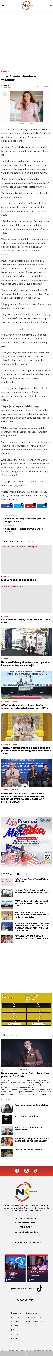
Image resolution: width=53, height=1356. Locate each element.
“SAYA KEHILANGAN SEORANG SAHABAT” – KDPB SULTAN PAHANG (32, 937)
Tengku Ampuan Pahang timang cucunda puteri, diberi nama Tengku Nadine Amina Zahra (26, 750)
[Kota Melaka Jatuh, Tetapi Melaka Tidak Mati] (26, 599)
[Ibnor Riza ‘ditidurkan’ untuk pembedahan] (7, 1130)
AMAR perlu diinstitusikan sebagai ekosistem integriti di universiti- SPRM (25, 706)
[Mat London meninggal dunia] (26, 559)
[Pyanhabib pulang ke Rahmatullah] (7, 1108)
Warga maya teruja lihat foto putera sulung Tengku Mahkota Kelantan (32, 1139)
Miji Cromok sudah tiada (26, 1116)
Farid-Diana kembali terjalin (28, 1150)
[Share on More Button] (26, 1353)
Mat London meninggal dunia (18, 579)
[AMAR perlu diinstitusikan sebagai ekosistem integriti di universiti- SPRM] (26, 685)
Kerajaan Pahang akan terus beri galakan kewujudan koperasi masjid (25, 664)
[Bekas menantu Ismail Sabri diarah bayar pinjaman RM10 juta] (26, 1053)
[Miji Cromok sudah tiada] (7, 1119)
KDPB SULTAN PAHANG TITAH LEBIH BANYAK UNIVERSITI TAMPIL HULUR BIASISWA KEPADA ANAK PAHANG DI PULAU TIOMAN (23, 798)
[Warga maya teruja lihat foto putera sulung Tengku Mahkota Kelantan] (7, 1141)
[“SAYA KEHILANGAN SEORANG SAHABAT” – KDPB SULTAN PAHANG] (7, 939)
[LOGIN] (50, 5)
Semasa (4, 616)
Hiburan (5, 576)
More (45, 1094)
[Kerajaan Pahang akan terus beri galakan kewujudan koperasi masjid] (26, 642)
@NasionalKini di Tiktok (22, 1289)
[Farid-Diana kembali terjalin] (7, 1153)
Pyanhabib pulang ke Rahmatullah (31, 1105)
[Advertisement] (26, 38)
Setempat (6, 701)
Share (5, 94)
